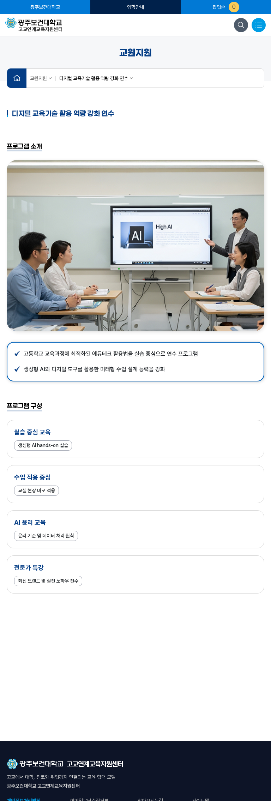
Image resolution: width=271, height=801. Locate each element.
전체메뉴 (259, 25)
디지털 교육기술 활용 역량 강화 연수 (93, 78)
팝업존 (224, 7)
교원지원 (38, 78)
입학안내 (135, 7)
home (17, 78)
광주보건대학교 (45, 7)
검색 (241, 25)
